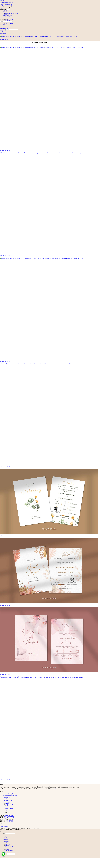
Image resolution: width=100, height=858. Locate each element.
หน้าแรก (5, 836)
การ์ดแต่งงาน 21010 (5, 536)
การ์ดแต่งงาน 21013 (5, 255)
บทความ (5, 810)
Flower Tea (8, 18)
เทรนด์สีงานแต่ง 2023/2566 (12, 17)
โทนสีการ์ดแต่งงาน (7, 15)
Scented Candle (9, 19)
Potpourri (7, 807)
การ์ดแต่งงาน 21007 (5, 780)
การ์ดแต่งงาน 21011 (5, 466)
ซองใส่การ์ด (3, 30)
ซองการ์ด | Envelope (8, 799)
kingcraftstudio (9, 820)
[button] (1, 8)
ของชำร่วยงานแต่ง (4, 32)
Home (1, 7)
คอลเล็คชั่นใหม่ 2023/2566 (11, 13)
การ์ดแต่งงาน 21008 (5, 674)
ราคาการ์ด (5, 839)
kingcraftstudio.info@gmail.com (11, 817)
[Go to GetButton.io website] (3, 856)
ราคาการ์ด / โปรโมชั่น (5, 26)
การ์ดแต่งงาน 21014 (5, 150)
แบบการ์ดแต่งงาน (4, 28)
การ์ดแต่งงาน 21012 (5, 361)
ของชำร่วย (5, 842)
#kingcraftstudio (4, 826)
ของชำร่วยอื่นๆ (9, 23)
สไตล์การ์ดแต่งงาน (7, 11)
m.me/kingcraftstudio (9, 816)
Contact (4, 25)
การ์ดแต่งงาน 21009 (5, 605)
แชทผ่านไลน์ (3, 33)
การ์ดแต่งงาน (6, 837)
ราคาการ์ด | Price (7, 797)
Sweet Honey (8, 802)
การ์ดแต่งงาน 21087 (5, 39)
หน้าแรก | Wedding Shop (9, 793)
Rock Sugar (8, 20)
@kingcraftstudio (8, 815)
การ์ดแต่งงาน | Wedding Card (10, 795)
